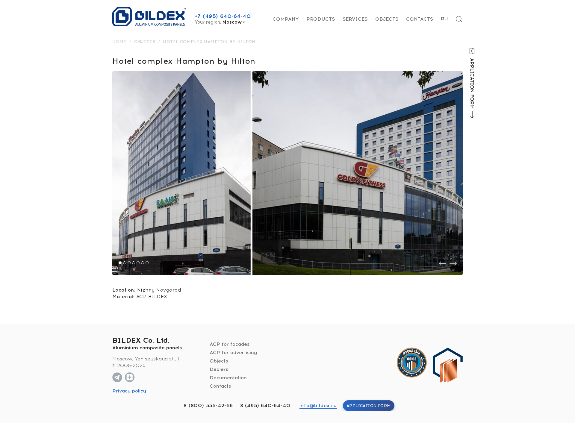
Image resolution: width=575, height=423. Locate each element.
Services (355, 19)
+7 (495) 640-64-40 (223, 16)
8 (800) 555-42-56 (208, 405)
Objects (386, 19)
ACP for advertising (233, 352)
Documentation (228, 377)
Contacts (419, 19)
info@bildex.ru (318, 405)
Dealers (219, 369)
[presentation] (442, 263)
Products (320, 19)
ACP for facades (230, 344)
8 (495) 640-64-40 (265, 405)
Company (286, 19)
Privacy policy (129, 391)
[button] (120, 262)
